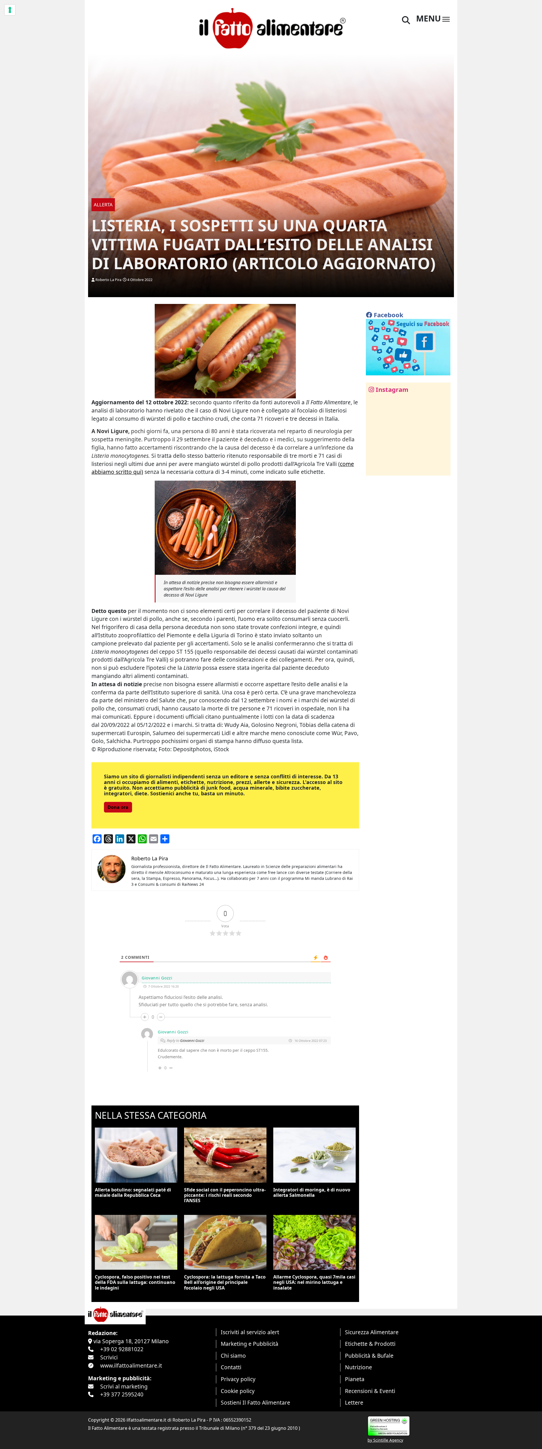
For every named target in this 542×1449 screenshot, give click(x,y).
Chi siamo (233, 1355)
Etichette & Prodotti (370, 1343)
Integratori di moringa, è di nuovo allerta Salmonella (311, 1192)
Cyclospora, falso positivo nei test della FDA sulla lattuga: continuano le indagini (135, 1282)
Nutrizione (358, 1367)
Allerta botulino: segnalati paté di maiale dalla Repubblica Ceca (133, 1192)
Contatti (231, 1367)
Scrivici (109, 1357)
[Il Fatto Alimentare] (271, 27)
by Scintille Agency (385, 1440)
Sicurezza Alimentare (372, 1332)
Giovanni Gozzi (192, 1040)
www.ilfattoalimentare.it (131, 1365)
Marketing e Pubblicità (249, 1343)
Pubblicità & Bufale (369, 1355)
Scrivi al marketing (124, 1386)
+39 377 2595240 (121, 1394)
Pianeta (354, 1379)
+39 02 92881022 (121, 1349)
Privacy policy (238, 1379)
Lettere (354, 1402)
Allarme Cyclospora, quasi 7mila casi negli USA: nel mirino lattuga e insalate (314, 1282)
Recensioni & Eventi (370, 1391)
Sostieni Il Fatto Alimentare (255, 1402)
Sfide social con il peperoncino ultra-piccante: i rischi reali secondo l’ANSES (225, 1195)
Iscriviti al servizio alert (250, 1332)
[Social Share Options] (374, 468)
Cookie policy (238, 1391)
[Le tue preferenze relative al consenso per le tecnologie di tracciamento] (10, 10)
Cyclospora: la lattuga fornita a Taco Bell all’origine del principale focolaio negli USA (225, 1282)
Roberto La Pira (108, 279)
